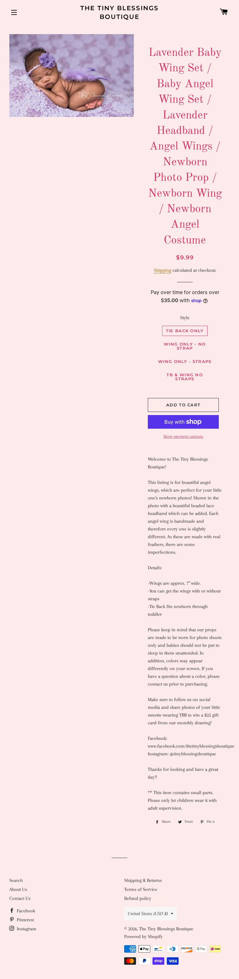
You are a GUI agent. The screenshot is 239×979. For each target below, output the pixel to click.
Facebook (25, 911)
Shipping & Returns (143, 880)
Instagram (26, 929)
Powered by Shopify (143, 936)
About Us (18, 889)
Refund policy (137, 898)
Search (16, 880)
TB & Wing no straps (184, 376)
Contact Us (19, 898)
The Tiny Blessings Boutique (119, 12)
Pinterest (25, 920)
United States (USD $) (148, 913)
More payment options (183, 436)
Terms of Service (140, 889)
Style (185, 317)
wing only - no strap (185, 346)
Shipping (162, 270)
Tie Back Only (185, 330)
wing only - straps (184, 361)
